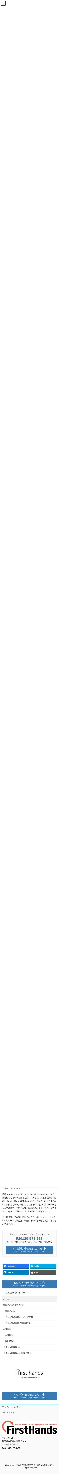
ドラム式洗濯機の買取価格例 (18, 1323)
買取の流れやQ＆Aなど (13, 1305)
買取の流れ (10, 1311)
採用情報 (9, 1341)
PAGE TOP (54, 1427)
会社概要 (9, 1335)
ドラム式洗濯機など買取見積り (17, 1353)
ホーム (6, 1299)
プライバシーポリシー (12, 1407)
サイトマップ (8, 1412)
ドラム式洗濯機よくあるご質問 (19, 1317)
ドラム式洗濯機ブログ (13, 1347)
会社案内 (7, 1329)
